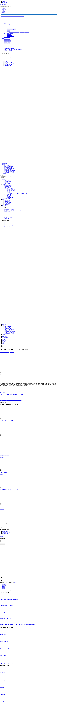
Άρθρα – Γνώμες (7, 57)
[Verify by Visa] (3, 547)
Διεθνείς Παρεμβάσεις (8, 217)
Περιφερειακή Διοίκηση (8, 33)
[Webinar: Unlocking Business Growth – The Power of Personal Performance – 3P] (1, 622)
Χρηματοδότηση (7, 183)
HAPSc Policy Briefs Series (9, 48)
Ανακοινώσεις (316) (4, 634)
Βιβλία (5, 61)
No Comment (12, 352)
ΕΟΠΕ (3, 179)
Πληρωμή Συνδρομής (6, 532)
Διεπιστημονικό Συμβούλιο (11, 29)
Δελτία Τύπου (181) (4, 641)
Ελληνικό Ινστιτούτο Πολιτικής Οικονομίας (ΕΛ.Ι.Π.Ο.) (19, 32)
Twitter (3, 586)
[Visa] (10, 577)
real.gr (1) (2, 687)
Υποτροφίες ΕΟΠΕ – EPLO (9, 172)
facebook (3, 8)
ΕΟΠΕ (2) (2, 672)
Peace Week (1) (3, 694)
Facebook (4, 584)
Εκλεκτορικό (9, 34)
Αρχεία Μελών (7, 43)
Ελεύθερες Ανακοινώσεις (8, 64)
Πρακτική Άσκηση (7, 165)
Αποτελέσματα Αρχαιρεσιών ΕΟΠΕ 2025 (9, 612)
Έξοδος (4, 4)
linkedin (3, 11)
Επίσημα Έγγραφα (7, 181)
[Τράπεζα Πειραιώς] (4, 580)
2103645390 (4, 1)
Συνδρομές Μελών (7, 41)
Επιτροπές (8, 30)
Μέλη (3, 38)
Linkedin (3, 588)
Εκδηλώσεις (4, 163)
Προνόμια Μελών (7, 40)
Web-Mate (16, 582)
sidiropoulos (2, 352)
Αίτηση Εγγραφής (5, 531)
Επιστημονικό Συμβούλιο (11, 28)
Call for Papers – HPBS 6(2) (6, 605)
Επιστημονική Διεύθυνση (8, 27)
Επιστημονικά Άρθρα (8, 62)
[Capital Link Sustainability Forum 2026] (1, 597)
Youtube (3, 587)
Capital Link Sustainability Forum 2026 (9, 599)
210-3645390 (4, 336)
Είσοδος (1, 4)
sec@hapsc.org (5, 2)
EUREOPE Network (8, 169)
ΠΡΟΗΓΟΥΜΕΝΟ (3, 392)
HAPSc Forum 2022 (8, 167)
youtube (3, 12)
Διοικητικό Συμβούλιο (8, 24)
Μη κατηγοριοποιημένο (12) (6, 663)
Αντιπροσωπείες (9, 35)
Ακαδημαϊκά (4, 44)
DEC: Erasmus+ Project (8, 166)
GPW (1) (2, 701)
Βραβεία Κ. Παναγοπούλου (9, 171)
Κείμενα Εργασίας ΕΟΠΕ (9, 63)
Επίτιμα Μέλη (6, 182)
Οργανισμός (6, 180)
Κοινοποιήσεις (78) (4, 648)
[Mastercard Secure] (3, 550)
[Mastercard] (10, 568)
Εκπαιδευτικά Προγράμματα (9, 170)
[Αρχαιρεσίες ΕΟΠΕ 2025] (1, 616)
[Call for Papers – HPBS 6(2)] (1, 603)
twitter (3, 10)
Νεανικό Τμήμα (7, 37)
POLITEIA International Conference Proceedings (13, 49)
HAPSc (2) (2, 680)
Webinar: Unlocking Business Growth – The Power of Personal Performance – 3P (18, 624)
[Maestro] (10, 559)
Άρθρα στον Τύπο (7, 65)
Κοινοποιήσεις (6, 352)
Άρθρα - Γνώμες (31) (4, 655)
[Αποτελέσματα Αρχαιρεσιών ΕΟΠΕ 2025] (1, 609)
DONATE (2, 536)
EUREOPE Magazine (8, 50)
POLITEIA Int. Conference (9, 168)
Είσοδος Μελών (7, 42)
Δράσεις (3, 164)
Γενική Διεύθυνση (7, 25)
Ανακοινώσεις (4, 173)
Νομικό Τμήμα (7, 26)
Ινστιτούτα (8, 31)
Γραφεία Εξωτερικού (10, 36)
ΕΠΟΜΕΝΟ (2, 397)
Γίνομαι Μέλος (7, 39)
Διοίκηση (4, 184)
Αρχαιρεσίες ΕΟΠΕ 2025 (5, 618)
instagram (4, 9)
